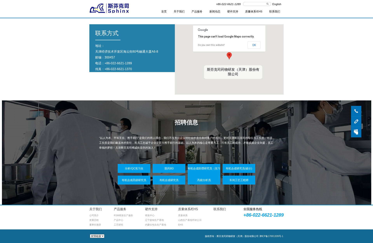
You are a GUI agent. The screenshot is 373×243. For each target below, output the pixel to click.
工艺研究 (118, 224)
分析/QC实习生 (134, 168)
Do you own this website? (211, 45)
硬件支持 (232, 11)
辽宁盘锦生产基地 (154, 220)
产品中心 (118, 220)
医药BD (169, 168)
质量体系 (182, 215)
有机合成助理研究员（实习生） (204, 173)
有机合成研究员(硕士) (239, 168)
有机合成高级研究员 (134, 180)
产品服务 (197, 11)
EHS (180, 224)
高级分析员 (204, 180)
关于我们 (179, 11)
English (276, 4)
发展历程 (94, 220)
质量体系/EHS (253, 11)
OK (254, 45)
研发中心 (149, 215)
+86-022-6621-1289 (118, 63)
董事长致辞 (95, 224)
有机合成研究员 (169, 180)
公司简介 (94, 215)
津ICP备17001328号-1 (271, 236)
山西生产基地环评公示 (189, 220)
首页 (164, 11)
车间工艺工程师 (238, 180)
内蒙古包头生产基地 (155, 224)
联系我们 (274, 11)
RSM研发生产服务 (123, 215)
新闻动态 (214, 11)
